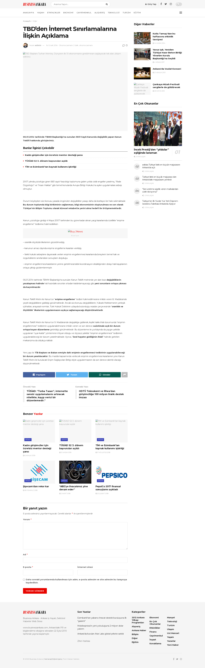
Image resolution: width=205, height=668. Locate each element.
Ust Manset (173, 633)
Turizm (127, 12)
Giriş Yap (151, 4)
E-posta (28, 567)
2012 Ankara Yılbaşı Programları (138, 620)
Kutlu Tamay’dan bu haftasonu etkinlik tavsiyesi (164, 36)
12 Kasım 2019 (66, 452)
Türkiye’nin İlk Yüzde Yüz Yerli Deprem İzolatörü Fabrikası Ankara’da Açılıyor (160, 202)
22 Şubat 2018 (102, 493)
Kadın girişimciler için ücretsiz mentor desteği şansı (54, 155)
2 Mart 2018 (65, 493)
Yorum (27, 519)
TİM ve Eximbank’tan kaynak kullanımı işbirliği (50, 166)
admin (38, 45)
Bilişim (135, 634)
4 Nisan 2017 (159, 62)
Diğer (35, 21)
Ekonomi (68, 12)
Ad (25, 554)
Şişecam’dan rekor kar (36, 486)
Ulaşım (170, 629)
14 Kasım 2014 (159, 43)
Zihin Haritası (83, 641)
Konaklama (155, 643)
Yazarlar (171, 641)
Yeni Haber (173, 645)
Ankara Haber (139, 630)
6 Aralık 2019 (29, 455)
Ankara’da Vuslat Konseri (167, 68)
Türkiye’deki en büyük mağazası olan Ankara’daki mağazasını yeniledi (159, 178)
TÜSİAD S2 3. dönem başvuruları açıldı (46, 161)
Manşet (171, 617)
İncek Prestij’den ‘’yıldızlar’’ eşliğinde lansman (151, 151)
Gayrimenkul (84, 12)
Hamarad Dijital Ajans (53, 659)
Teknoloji (114, 12)
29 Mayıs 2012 (159, 91)
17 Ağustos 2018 (103, 452)
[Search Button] (107, 4)
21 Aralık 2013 (159, 72)
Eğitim (137, 12)
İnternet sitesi (85, 567)
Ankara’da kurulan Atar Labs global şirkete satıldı (100, 634)
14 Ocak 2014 (52, 45)
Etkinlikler (53, 12)
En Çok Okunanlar (155, 622)
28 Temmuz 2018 (30, 490)
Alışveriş (100, 12)
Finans (152, 632)
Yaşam (40, 12)
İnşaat (152, 639)
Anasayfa (28, 12)
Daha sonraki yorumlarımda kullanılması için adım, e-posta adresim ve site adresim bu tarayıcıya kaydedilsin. (76, 581)
